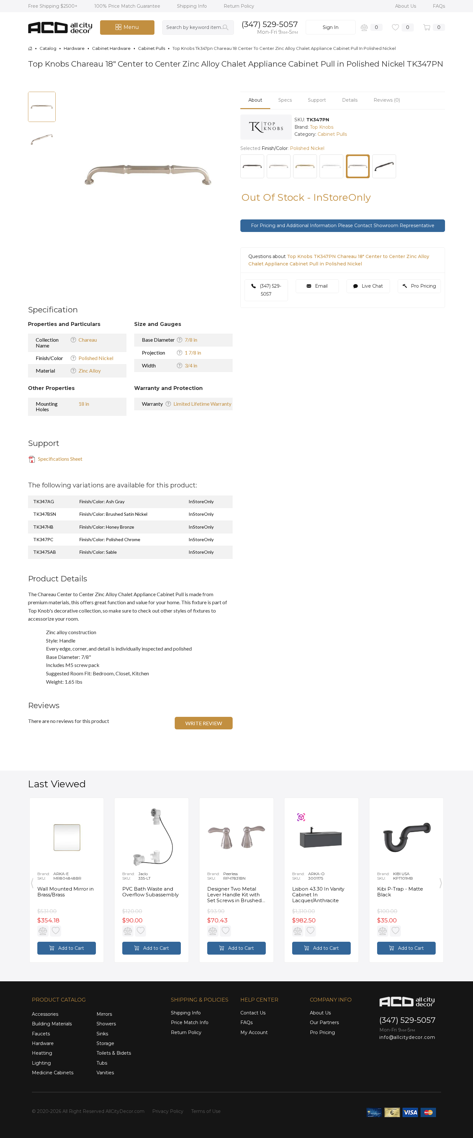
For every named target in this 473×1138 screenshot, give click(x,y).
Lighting (41, 1063)
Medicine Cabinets (52, 1073)
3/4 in (191, 365)
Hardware (43, 1043)
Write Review (203, 723)
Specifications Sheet (59, 459)
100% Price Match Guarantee (128, 6)
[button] (219, 97)
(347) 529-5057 (270, 24)
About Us (406, 6)
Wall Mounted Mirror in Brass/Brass (65, 892)
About (255, 100)
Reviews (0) (387, 100)
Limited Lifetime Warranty (202, 404)
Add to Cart (70, 948)
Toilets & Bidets (114, 1053)
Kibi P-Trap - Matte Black (400, 892)
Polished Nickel (96, 358)
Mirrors (104, 1014)
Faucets (41, 1034)
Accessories (45, 1014)
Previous (32, 881)
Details (349, 100)
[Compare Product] (43, 931)
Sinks (102, 1034)
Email (321, 286)
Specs (285, 100)
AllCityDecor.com (125, 1111)
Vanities (105, 1073)
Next (441, 881)
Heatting (42, 1053)
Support (317, 100)
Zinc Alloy (90, 370)
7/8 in (191, 340)
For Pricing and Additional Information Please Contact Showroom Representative (342, 225)
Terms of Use (206, 1111)
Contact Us (252, 1013)
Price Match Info (190, 1022)
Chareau (88, 340)
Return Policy (239, 6)
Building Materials (52, 1024)
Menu (131, 27)
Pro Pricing (423, 286)
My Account (254, 1032)
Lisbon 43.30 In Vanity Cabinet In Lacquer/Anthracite (318, 894)
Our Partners (324, 1022)
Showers (106, 1024)
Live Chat (371, 286)
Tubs (102, 1063)
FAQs (439, 6)
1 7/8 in (193, 352)
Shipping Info (192, 6)
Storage (105, 1043)
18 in (84, 404)
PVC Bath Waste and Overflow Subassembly (150, 892)
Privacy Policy (167, 1111)
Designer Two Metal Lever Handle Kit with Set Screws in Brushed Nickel (234, 894)
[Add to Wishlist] (55, 931)
